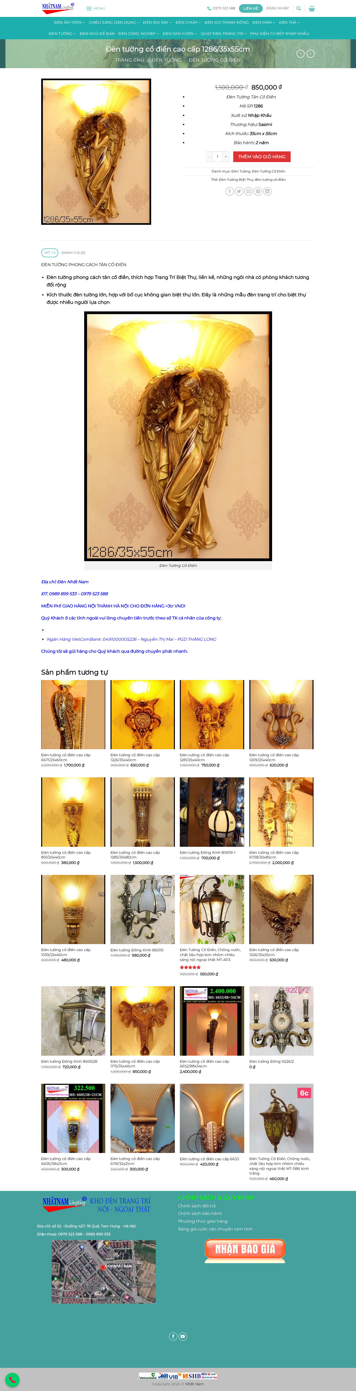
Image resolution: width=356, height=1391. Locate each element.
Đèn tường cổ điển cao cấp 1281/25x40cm (204, 757)
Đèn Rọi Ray (155, 22)
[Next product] (301, 54)
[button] (95, 8)
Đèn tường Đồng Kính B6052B (69, 1061)
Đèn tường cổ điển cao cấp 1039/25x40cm (65, 952)
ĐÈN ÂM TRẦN (68, 22)
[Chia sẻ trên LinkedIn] (267, 191)
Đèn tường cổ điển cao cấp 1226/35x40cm (135, 757)
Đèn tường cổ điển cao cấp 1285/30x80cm (135, 855)
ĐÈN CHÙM (186, 22)
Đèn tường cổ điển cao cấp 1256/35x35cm (274, 952)
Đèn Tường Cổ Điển (215, 60)
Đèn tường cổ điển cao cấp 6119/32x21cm (135, 1161)
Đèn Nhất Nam (72, 581)
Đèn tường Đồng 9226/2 (271, 1061)
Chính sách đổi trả (197, 1205)
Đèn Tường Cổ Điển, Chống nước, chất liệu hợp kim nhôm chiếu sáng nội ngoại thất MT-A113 (210, 954)
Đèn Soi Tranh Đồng (227, 22)
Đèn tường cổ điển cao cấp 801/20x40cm (65, 855)
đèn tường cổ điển (270, 180)
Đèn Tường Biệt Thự (236, 180)
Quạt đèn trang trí (222, 33)
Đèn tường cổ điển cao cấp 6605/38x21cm (65, 1161)
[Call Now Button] (12, 1380)
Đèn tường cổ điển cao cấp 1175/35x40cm (135, 1064)
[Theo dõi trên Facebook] (173, 1336)
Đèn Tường (61, 33)
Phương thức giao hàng (203, 1221)
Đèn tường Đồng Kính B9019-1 (207, 852)
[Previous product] (310, 54)
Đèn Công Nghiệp (137, 33)
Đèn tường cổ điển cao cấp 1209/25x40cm (274, 757)
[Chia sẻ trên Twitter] (239, 191)
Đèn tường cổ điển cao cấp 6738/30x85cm (274, 855)
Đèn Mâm (262, 22)
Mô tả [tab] (50, 253)
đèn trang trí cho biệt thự (276, 295)
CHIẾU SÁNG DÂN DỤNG (112, 22)
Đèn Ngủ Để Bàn (97, 33)
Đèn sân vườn (178, 33)
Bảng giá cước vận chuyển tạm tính (215, 1229)
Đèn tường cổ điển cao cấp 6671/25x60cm (65, 757)
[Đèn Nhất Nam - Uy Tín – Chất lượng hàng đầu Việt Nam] (59, 8)
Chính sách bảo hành (200, 1213)
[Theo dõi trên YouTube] (183, 1336)
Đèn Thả (288, 22)
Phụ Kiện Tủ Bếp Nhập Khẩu (279, 33)
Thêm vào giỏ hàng (262, 156)
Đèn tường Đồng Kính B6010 (137, 950)
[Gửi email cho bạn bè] (248, 191)
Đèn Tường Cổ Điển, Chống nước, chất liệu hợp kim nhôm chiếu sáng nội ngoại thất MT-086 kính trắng (279, 1166)
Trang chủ (129, 60)
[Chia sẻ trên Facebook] (229, 191)
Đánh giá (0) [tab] (73, 253)
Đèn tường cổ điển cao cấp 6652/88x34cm (204, 1064)
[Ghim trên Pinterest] (258, 191)
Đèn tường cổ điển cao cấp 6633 (209, 1159)
